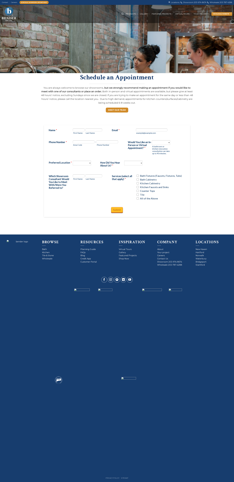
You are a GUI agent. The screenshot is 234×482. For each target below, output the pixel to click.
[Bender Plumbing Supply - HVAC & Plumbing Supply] (12, 14)
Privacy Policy (112, 478)
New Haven (201, 249)
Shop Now (124, 259)
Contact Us (162, 259)
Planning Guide (88, 249)
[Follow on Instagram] (111, 280)
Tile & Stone (48, 255)
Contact (5, 2)
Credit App (85, 259)
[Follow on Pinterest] (117, 280)
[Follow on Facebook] (104, 280)
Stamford (200, 265)
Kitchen (46, 252)
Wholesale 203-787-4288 (220, 2)
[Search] (122, 13)
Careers (14, 2)
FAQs (82, 252)
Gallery (144, 14)
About (160, 249)
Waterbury (201, 259)
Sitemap (124, 478)
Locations (174, 2)
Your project (163, 252)
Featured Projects (161, 14)
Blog (82, 255)
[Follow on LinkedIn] (123, 280)
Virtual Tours (182, 14)
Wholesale (47, 259)
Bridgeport (201, 262)
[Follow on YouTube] (130, 280)
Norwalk (200, 255)
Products (131, 14)
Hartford (200, 252)
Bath (44, 249)
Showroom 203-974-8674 (194, 2)
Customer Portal (88, 262)
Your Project (201, 14)
